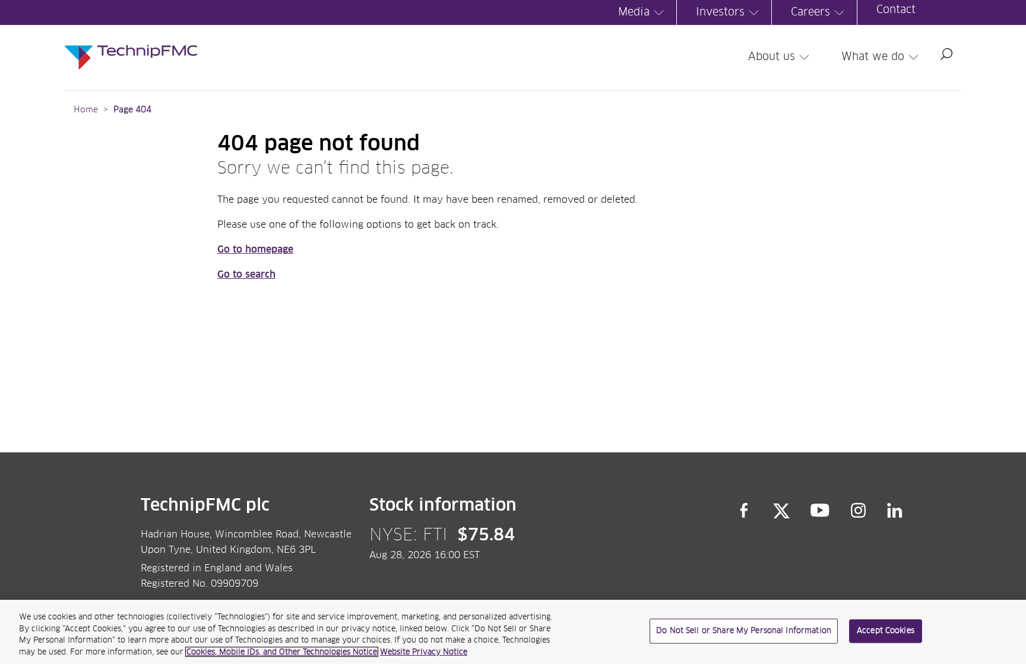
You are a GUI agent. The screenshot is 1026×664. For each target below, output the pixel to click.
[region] (513, 632)
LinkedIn (895, 510)
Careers (810, 12)
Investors (720, 12)
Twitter (781, 510)
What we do (872, 57)
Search (946, 54)
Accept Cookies (885, 631)
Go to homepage (255, 249)
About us (771, 57)
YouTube (820, 510)
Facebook (744, 510)
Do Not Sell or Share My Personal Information (743, 631)
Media (634, 12)
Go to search (246, 274)
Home (86, 110)
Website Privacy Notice (423, 652)
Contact (896, 10)
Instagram (858, 510)
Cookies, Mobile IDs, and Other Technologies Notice (281, 652)
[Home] (131, 45)
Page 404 (132, 110)
